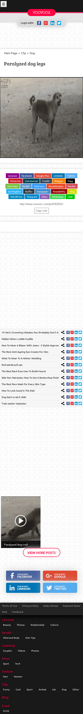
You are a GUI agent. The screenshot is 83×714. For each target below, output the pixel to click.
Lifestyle (8, 619)
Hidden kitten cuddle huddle (17, 338)
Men (5, 676)
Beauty (7, 624)
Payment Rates (71, 605)
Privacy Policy (30, 605)
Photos (35, 650)
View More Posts (41, 552)
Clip (23, 53)
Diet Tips (30, 637)
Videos (21, 650)
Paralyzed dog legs (24, 63)
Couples (7, 650)
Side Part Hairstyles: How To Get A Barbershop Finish (30, 377)
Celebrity (8, 645)
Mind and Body (11, 637)
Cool (18, 689)
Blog (5, 697)
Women (18, 676)
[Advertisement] (41, 283)
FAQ (4, 611)
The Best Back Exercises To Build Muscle (24, 371)
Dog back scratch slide (14, 397)
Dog (32, 53)
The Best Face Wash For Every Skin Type (24, 384)
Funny (6, 689)
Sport (6, 663)
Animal (42, 689)
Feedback (17, 611)
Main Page (10, 53)
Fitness (21, 624)
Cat (54, 689)
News (6, 658)
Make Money (50, 605)
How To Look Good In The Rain (18, 390)
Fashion (7, 671)
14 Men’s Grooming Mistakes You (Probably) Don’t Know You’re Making (40, 332)
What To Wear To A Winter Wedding (21, 358)
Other (76, 689)
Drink (6, 710)
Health (6, 632)
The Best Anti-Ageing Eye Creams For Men (25, 351)
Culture (54, 624)
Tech (17, 663)
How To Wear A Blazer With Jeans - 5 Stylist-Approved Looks (35, 345)
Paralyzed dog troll (16, 544)
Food (5, 706)
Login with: (27, 22)
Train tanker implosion (14, 403)
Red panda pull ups (12, 364)
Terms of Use (9, 605)
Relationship (37, 624)
